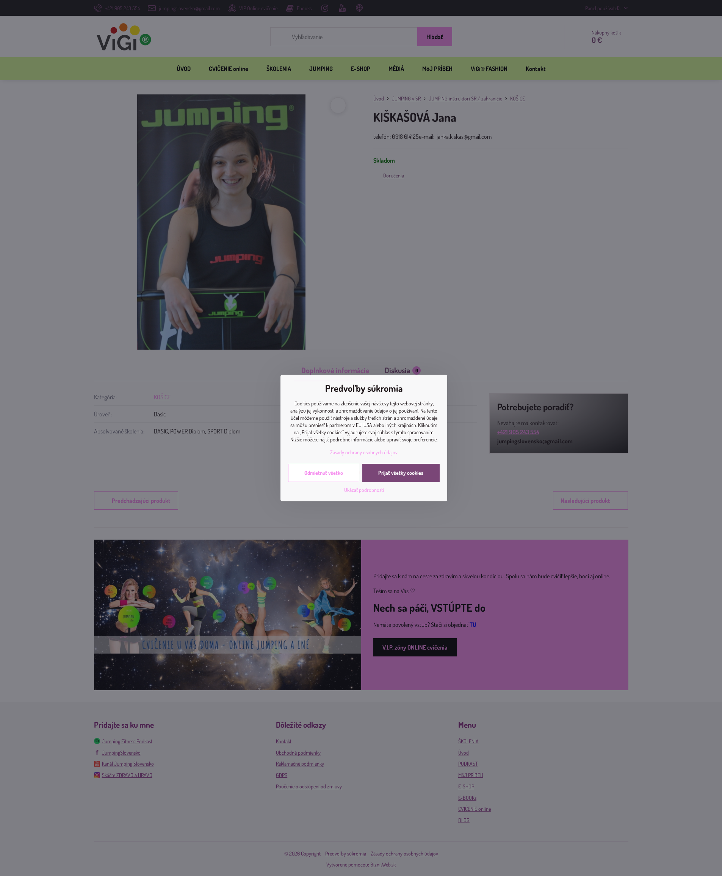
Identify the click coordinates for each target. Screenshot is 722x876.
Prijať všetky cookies (400, 472)
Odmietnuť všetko (323, 472)
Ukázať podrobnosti (364, 490)
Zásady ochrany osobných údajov (364, 452)
